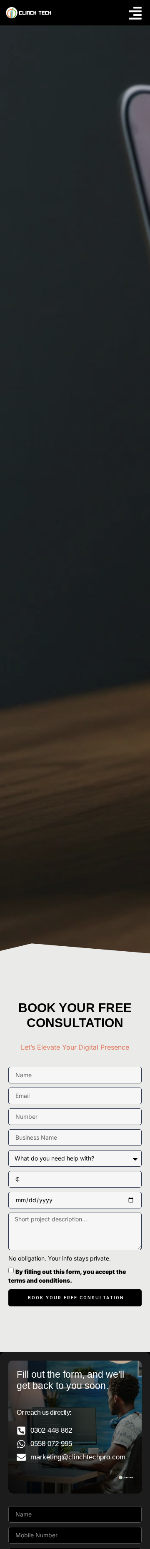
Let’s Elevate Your (49, 1047)
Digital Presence (103, 1047)
